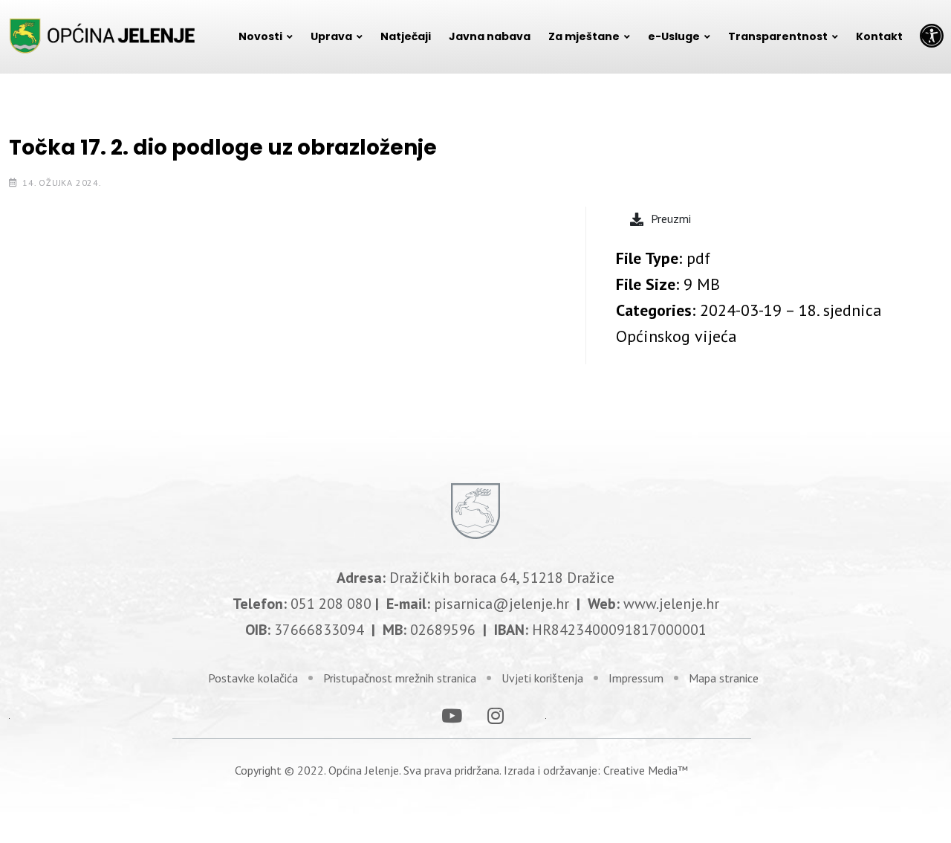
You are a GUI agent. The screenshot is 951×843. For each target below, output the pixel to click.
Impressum (635, 678)
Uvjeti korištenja (542, 678)
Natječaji (405, 36)
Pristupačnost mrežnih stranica (399, 678)
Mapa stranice (724, 678)
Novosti (260, 36)
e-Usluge (674, 36)
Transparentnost (778, 36)
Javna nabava (489, 36)
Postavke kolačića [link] (253, 678)
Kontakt (879, 36)
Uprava (331, 36)
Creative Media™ (645, 770)
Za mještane (584, 36)
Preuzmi (671, 218)
